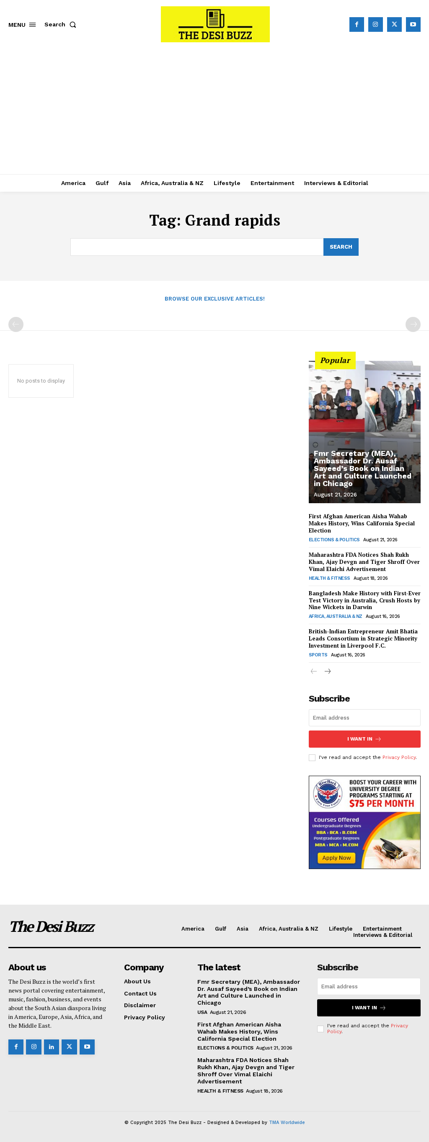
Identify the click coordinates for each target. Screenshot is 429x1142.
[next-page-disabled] (413, 324)
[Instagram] (375, 24)
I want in (359, 739)
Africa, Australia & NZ (335, 616)
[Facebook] (356, 24)
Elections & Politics (334, 540)
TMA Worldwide (287, 1122)
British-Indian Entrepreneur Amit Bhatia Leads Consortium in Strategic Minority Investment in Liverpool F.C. (363, 638)
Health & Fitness (329, 578)
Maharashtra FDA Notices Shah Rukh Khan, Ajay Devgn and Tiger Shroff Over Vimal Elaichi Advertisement (364, 562)
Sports (318, 655)
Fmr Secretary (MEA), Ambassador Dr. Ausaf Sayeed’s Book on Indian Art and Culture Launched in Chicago (362, 468)
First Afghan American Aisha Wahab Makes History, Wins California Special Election (362, 523)
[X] (394, 24)
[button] (62, 24)
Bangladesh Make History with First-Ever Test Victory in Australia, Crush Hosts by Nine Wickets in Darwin (365, 600)
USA (202, 1012)
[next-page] (327, 672)
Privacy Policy (399, 757)
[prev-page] (15, 324)
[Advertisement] (214, 111)
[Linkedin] (51, 1047)
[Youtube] (413, 24)
